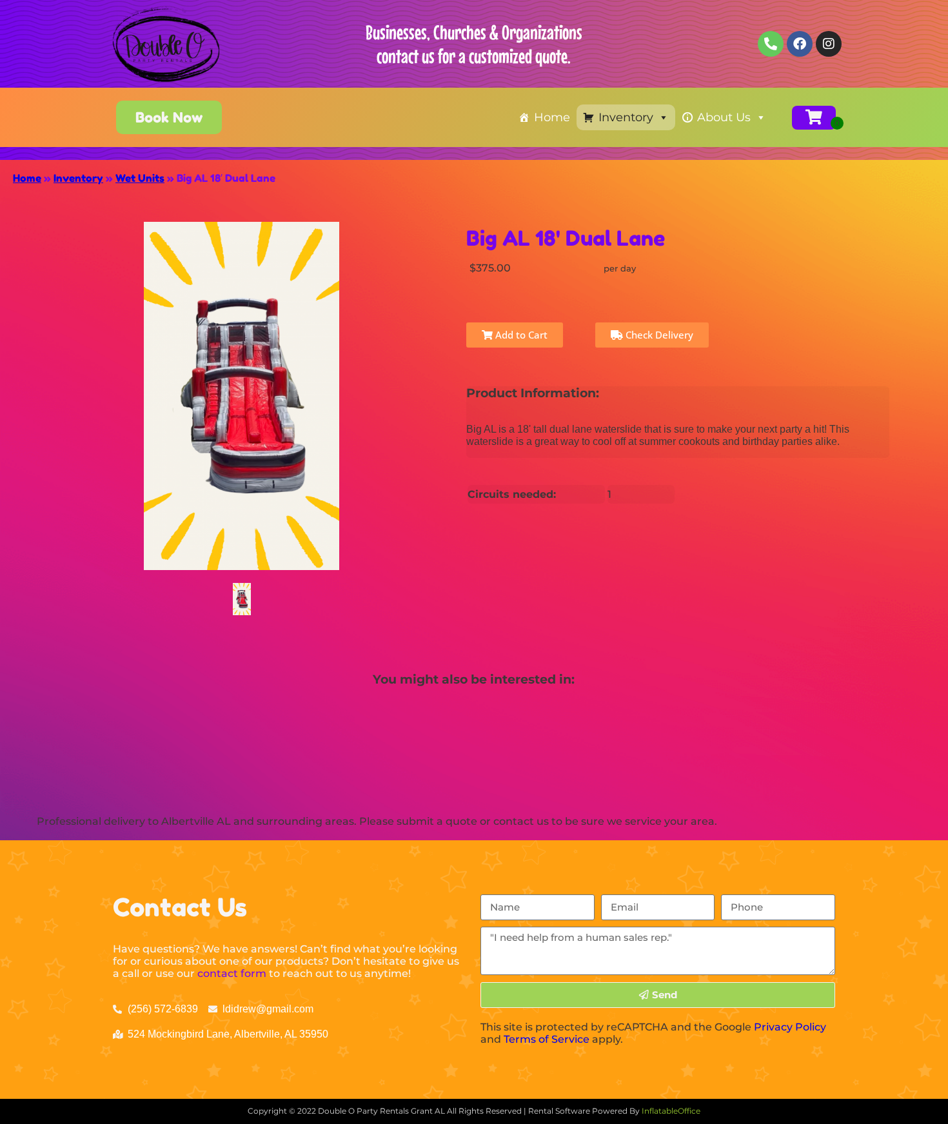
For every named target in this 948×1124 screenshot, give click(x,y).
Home (552, 117)
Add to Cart (520, 334)
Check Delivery (658, 334)
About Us (724, 117)
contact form (231, 973)
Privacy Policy (790, 1027)
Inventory (625, 117)
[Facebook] (800, 44)
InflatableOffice (671, 1111)
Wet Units (139, 178)
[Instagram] (829, 44)
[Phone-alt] (771, 44)
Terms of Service (546, 1039)
